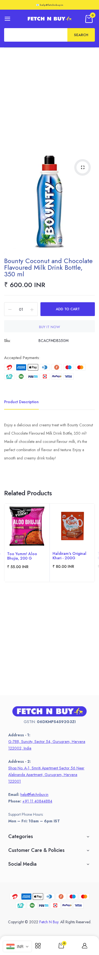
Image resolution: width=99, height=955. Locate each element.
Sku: (7, 341)
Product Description (21, 402)
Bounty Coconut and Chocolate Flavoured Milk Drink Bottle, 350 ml (48, 267)
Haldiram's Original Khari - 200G (69, 555)
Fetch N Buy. (49, 922)
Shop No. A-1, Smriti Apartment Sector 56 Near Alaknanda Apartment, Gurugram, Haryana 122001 (46, 774)
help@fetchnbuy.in (34, 794)
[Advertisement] (49, 99)
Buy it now (49, 327)
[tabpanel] (27, 543)
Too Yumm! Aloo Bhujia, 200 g (22, 556)
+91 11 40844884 (37, 801)
